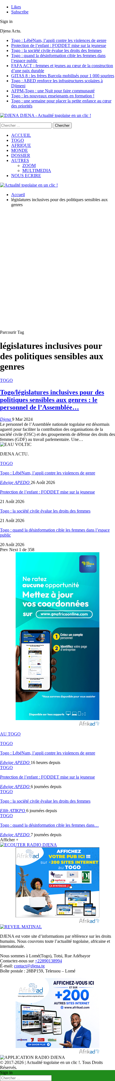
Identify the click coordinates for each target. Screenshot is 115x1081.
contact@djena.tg (29, 966)
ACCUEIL (21, 135)
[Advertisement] (57, 269)
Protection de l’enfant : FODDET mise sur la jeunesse (58, 45)
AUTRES (20, 160)
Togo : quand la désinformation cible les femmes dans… (49, 825)
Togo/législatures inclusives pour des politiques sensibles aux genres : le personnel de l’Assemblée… (52, 400)
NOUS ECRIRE (26, 175)
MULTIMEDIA (36, 170)
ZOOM (29, 165)
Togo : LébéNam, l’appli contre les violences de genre (58, 40)
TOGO (17, 140)
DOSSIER (20, 155)
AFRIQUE (21, 145)
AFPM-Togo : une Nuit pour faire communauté (53, 90)
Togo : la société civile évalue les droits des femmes (56, 50)
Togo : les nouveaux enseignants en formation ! (52, 95)
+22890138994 (48, 960)
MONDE (19, 150)
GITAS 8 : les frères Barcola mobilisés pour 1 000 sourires (62, 75)
